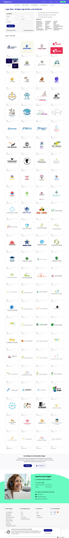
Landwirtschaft (56, 29)
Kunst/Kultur (55, 27)
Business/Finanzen (39, 28)
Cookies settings (48, 533)
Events (46, 24)
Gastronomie (47, 26)
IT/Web (54, 23)
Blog (22, 512)
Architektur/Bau (39, 22)
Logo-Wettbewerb (9, 512)
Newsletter (38, 515)
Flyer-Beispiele (8, 515)
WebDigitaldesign (34, 5)
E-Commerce (47, 22)
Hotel (46, 29)
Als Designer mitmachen (25, 518)
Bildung (37, 27)
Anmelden (63, 1)
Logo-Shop (8, 522)
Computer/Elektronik (40, 29)
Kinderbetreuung (56, 24)
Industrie (55, 22)
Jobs (22, 515)
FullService (52, 5)
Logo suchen (10, 25)
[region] (34, 531)
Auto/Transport (39, 24)
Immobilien (55, 21)
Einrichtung (47, 23)
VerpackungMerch (44, 5)
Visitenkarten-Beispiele (10, 517)
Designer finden (9, 524)
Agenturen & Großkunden (41, 499)
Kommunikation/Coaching (58, 26)
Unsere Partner (23, 517)
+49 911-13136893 (40, 482)
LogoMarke (17, 5)
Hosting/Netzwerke (48, 28)
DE (59, 537)
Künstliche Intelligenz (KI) (58, 28)
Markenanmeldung (9, 520)
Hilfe (37, 513)
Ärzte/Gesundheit (39, 23)
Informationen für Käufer (11, 30)
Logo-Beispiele (8, 513)
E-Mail (38, 512)
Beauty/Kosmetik (39, 26)
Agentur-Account (9, 518)
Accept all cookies (48, 530)
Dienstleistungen (48, 21)
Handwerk (47, 27)
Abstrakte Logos (39, 21)
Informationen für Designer (28, 30)
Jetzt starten (27, 465)
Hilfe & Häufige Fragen (40, 496)
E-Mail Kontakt (39, 494)
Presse (22, 513)
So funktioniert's (40, 465)
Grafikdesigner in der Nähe (11, 525)
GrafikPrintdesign (25, 5)
